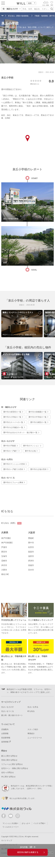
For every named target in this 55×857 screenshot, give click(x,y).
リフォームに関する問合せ (12, 764)
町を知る (7, 511)
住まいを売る (33, 707)
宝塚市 (4, 556)
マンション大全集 (10, 823)
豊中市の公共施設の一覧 (13, 427)
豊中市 (31, 543)
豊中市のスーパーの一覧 (13, 422)
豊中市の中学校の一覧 (37, 417)
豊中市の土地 (30, 451)
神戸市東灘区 (7, 543)
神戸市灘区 (6, 538)
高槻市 (31, 565)
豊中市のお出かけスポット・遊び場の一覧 (20, 432)
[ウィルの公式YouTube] (11, 816)
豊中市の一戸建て (10, 451)
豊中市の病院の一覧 (38, 422)
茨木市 (31, 570)
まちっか (25, 823)
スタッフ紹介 (33, 729)
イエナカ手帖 (38, 823)
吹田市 (31, 547)
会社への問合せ (7, 772)
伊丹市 (4, 565)
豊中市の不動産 (9, 446)
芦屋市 (4, 547)
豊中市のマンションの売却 (14, 464)
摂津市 (31, 561)
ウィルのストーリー (11, 827)
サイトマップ (6, 840)
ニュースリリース (35, 738)
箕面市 (31, 552)
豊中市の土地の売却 (38, 469)
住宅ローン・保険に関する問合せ (14, 768)
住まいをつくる (7, 711)
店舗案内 (4, 729)
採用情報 (5, 742)
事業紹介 (31, 733)
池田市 (31, 556)
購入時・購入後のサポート (12, 715)
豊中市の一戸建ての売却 (13, 469)
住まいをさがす (7, 707)
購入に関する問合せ (9, 756)
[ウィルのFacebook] (4, 816)
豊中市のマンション (31, 446)
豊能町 (31, 538)
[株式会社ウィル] (2, 16)
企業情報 (4, 733)
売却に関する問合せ (9, 760)
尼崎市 (4, 561)
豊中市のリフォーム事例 (13, 482)
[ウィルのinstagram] (17, 816)
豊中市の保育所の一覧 (12, 412)
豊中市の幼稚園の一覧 (37, 412)
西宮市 (4, 552)
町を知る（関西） (11, 523)
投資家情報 (5, 738)
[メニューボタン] (3, 3)
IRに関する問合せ (8, 777)
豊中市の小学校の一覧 (12, 417)
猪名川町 (5, 574)
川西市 (4, 570)
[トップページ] (21, 3)
